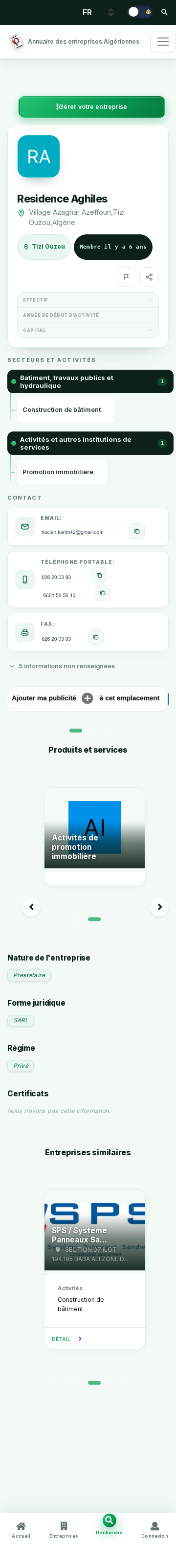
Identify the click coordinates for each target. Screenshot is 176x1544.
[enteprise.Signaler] (126, 277)
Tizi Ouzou (48, 246)
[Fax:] (96, 637)
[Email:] (137, 531)
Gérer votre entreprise (93, 106)
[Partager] (149, 277)
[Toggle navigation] (163, 41)
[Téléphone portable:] (99, 575)
